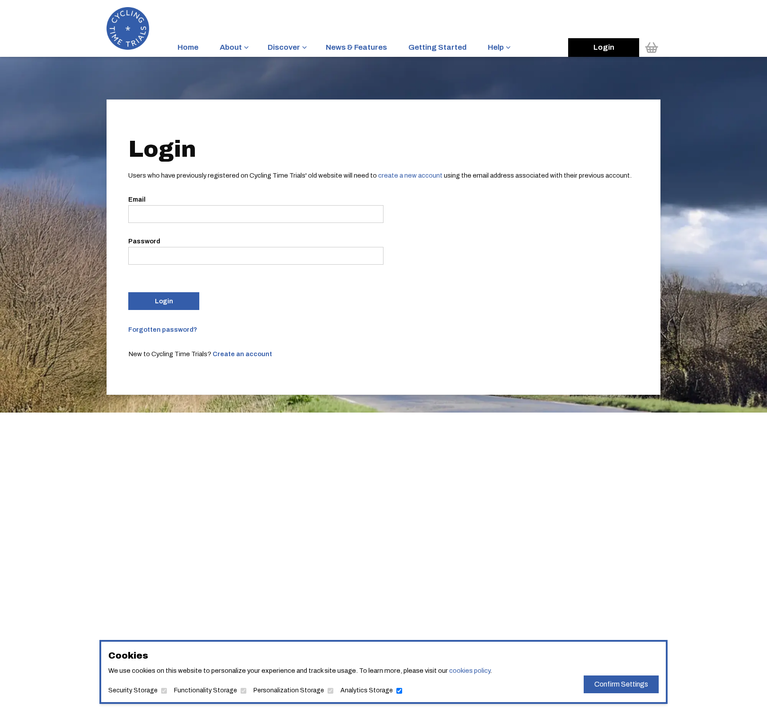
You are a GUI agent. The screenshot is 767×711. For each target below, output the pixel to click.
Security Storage (133, 690)
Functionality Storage (205, 690)
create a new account (410, 175)
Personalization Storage (288, 690)
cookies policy (469, 670)
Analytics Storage (366, 690)
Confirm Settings (621, 684)
